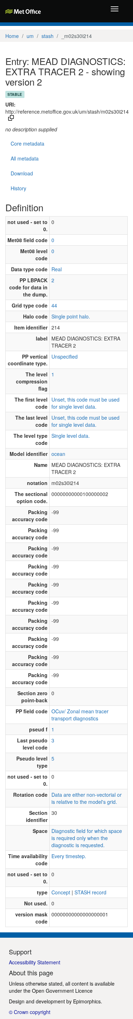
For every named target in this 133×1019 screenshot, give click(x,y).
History (18, 188)
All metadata (25, 158)
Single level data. (70, 435)
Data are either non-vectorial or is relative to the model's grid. (86, 798)
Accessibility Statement (34, 962)
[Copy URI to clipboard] (11, 118)
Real (56, 269)
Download (22, 173)
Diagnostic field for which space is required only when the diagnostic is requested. (86, 838)
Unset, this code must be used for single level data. (85, 403)
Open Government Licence (62, 990)
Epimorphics (87, 1001)
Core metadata (27, 143)
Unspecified (64, 356)
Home (12, 35)
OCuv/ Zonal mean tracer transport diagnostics (80, 715)
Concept (60, 892)
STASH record (90, 892)
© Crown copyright (29, 1011)
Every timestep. (68, 856)
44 (54, 305)
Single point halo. (70, 316)
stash (47, 35)
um (30, 35)
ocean (58, 453)
